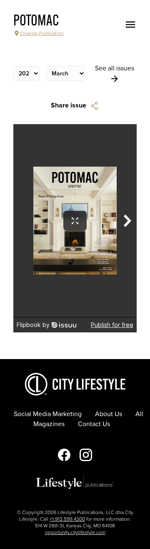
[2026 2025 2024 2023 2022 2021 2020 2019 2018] (26, 73)
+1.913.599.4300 (67, 519)
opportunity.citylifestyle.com (75, 532)
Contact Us (94, 424)
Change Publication (42, 33)
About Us (108, 414)
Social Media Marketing (48, 414)
